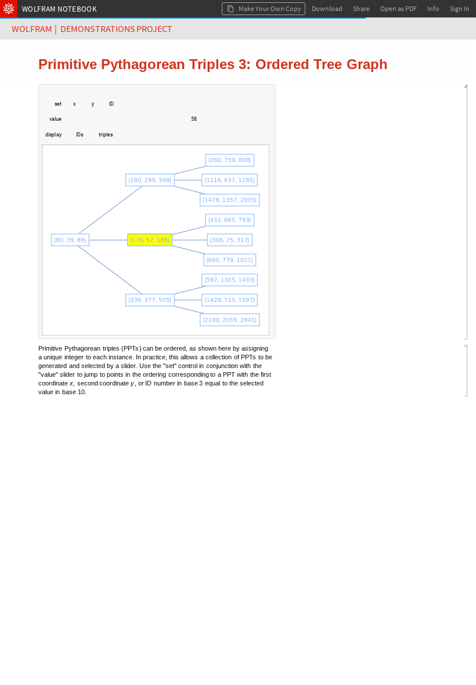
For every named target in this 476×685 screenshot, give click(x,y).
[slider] (124, 124)
